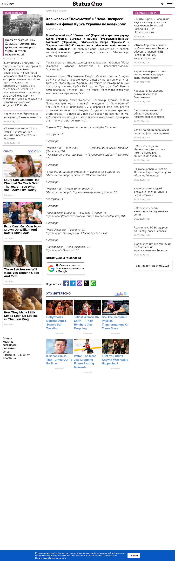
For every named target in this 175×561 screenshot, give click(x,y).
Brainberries (59, 333)
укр (4, 3)
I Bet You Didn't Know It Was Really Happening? (115, 359)
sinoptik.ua (9, 358)
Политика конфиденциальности (50, 558)
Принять (134, 555)
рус (11, 3)
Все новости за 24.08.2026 (152, 265)
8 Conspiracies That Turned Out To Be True (59, 359)
